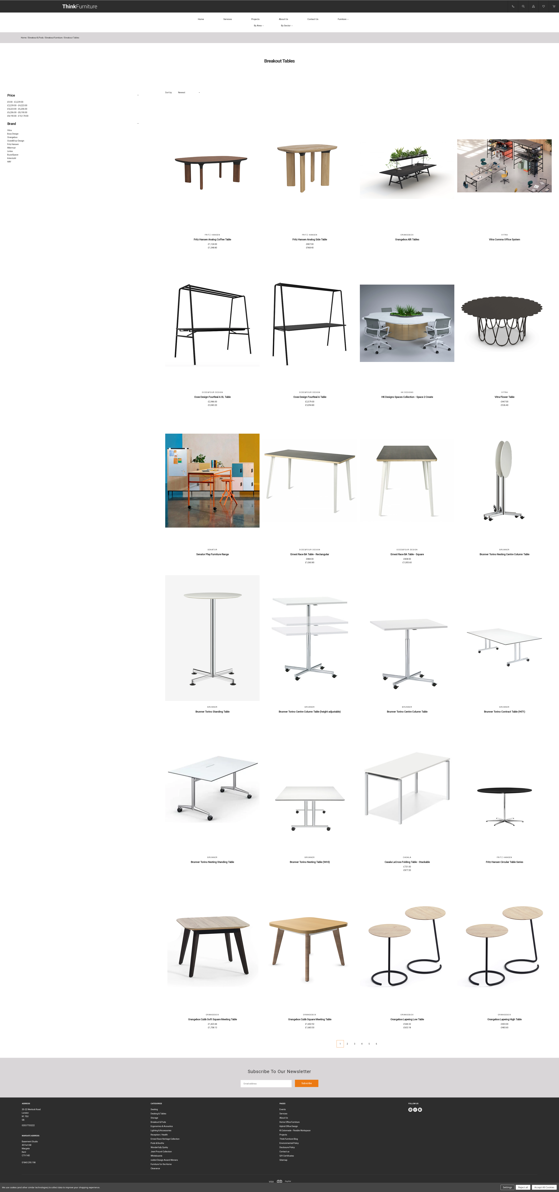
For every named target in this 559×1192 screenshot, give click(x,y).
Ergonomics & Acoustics (162, 1126)
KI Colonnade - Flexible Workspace (295, 1130)
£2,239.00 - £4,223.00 (17, 105)
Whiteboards (156, 1156)
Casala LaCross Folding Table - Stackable (407, 861)
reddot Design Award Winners (164, 1160)
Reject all (523, 1187)
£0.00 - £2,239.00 (15, 102)
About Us (283, 19)
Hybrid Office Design (289, 1126)
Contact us (284, 1151)
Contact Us (312, 19)
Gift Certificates (287, 1156)
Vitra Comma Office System (504, 239)
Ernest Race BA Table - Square (407, 554)
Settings (507, 1187)
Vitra (9, 130)
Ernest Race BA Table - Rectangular (309, 554)
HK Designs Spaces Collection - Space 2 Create (407, 396)
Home (201, 19)
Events (283, 1109)
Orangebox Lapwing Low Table (407, 1019)
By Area (258, 25)
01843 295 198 (29, 1162)
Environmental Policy (289, 1143)
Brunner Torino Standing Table (212, 711)
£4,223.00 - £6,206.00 (17, 109)
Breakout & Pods (36, 38)
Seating (154, 1109)
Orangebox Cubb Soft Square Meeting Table (212, 1019)
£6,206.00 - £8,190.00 (17, 112)
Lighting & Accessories (161, 1130)
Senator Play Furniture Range (212, 554)
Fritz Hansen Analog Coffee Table (212, 239)
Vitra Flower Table (504, 396)
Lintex (10, 151)
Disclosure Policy (287, 1147)
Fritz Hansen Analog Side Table (309, 239)
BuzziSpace (12, 155)
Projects (255, 19)
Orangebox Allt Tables (407, 239)
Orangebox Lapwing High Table (504, 1019)
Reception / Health (159, 1135)
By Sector (286, 25)
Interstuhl (11, 158)
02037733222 (28, 1125)
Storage (154, 1118)
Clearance (155, 1168)
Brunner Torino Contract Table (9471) (504, 711)
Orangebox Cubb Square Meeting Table (309, 1019)
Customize (212, 220)
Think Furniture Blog (289, 1139)
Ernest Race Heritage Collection (165, 1139)
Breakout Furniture (53, 38)
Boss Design (12, 134)
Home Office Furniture (290, 1122)
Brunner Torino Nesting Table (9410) (310, 861)
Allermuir (11, 148)
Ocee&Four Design (15, 141)
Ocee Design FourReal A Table (309, 396)
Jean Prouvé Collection (161, 1151)
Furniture (342, 19)
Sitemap (283, 1160)
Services (227, 19)
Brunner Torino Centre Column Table (407, 711)
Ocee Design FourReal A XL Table (212, 396)
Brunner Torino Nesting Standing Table (212, 861)
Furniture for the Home (161, 1164)
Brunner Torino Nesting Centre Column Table (504, 554)
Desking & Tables (158, 1113)
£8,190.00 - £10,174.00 (17, 116)
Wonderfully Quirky (159, 1147)
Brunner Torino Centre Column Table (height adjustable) (310, 711)
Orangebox (12, 137)
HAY (9, 162)
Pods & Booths (157, 1143)
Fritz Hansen (13, 144)
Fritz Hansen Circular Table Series (504, 861)
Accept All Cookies (544, 1187)
